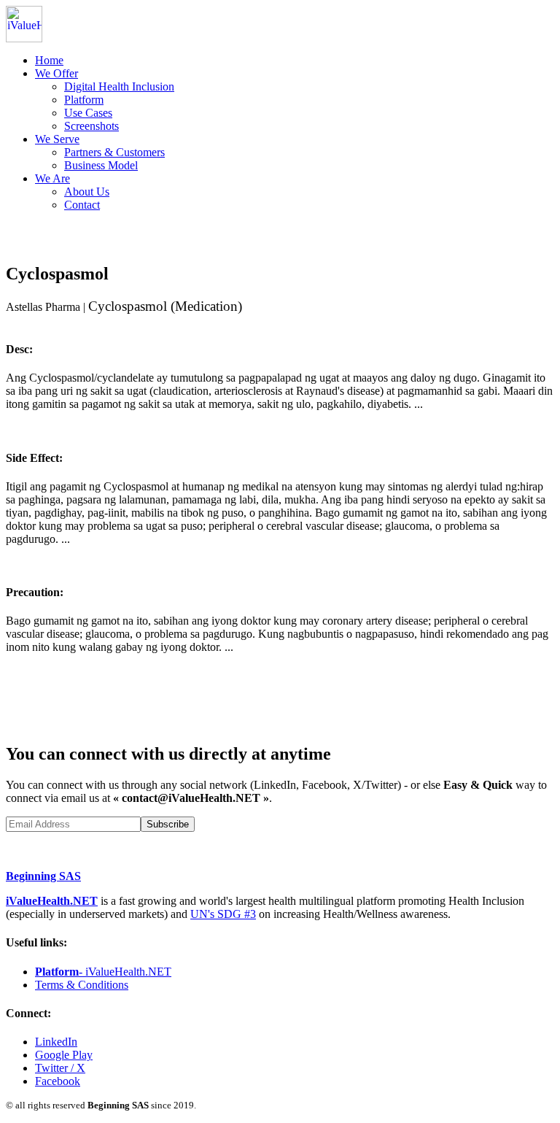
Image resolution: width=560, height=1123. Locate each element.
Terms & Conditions (81, 985)
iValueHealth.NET (52, 901)
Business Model (101, 165)
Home (49, 60)
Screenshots (91, 126)
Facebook (57, 1081)
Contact (82, 204)
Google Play (64, 1055)
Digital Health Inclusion (119, 86)
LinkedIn (56, 1041)
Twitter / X (60, 1068)
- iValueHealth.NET (103, 971)
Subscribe (168, 824)
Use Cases (88, 113)
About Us (86, 191)
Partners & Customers (114, 152)
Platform (84, 99)
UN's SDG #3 (223, 914)
